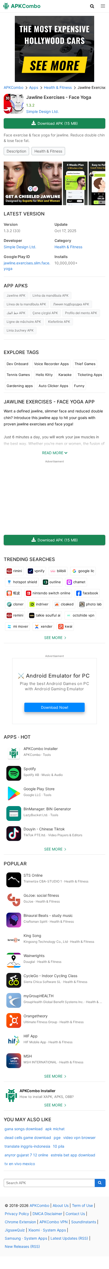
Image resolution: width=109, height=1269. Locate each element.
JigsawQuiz (15, 1230)
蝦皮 (16, 593)
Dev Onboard (17, 364)
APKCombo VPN (53, 1222)
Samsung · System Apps (26, 1238)
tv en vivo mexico (19, 1163)
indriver (42, 604)
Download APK (58, 123)
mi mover (20, 626)
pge (57, 1137)
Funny (79, 386)
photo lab (94, 604)
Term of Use (82, 1205)
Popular (15, 863)
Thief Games (85, 364)
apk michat (55, 1129)
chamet (79, 582)
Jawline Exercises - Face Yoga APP (49, 401)
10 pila (58, 1146)
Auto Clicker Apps (53, 386)
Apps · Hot (17, 737)
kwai (68, 626)
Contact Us (75, 1213)
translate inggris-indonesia (27, 1146)
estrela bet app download (73, 1155)
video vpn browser (79, 1137)
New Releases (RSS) (22, 1246)
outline (55, 582)
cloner (18, 604)
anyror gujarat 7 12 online (26, 1155)
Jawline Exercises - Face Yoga (58, 97)
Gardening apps (20, 386)
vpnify (39, 571)
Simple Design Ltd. (42, 111)
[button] (92, 6)
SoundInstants (83, 1222)
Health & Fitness (48, 151)
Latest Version (24, 214)
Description (16, 151)
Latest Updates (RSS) (69, 1238)
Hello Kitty (44, 375)
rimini (17, 571)
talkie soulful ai (48, 615)
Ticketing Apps (90, 375)
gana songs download (23, 1129)
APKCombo (13, 87)
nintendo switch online (51, 593)
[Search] (100, 1183)
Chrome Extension (20, 1222)
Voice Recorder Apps (51, 364)
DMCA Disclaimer (47, 1213)
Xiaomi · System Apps (47, 1230)
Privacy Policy (17, 1213)
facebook (90, 593)
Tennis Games (18, 375)
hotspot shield (25, 582)
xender (46, 626)
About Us (61, 1205)
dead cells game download (27, 1137)
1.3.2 (12, 230)
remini (18, 615)
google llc (86, 571)
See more (53, 637)
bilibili (61, 571)
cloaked (67, 604)
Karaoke (65, 375)
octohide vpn (83, 615)
